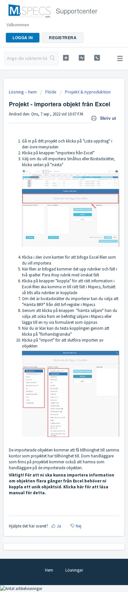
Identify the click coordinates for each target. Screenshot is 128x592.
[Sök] (52, 58)
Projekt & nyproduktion (88, 92)
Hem (49, 570)
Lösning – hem (23, 92)
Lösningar (74, 570)
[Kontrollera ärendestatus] (81, 57)
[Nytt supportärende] (65, 57)
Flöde (50, 92)
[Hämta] (52, 296)
